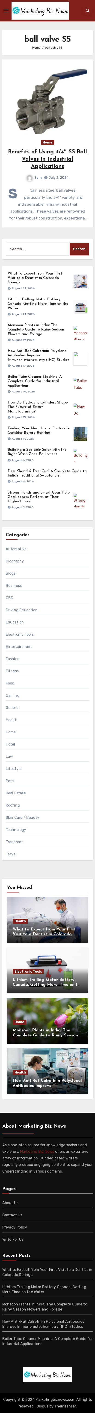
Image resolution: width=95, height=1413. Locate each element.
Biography (15, 561)
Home (47, 142)
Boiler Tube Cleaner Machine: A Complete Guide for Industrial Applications (35, 381)
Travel (11, 854)
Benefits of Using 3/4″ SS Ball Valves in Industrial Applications (47, 159)
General (12, 707)
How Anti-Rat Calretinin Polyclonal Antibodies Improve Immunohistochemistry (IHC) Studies (38, 355)
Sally (38, 178)
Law (9, 756)
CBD (10, 598)
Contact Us (12, 1215)
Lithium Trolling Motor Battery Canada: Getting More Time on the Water (38, 304)
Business (14, 585)
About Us (10, 1203)
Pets (10, 781)
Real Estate (16, 793)
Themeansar (65, 1406)
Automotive (16, 549)
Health (12, 720)
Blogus (42, 1406)
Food (10, 683)
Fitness (12, 671)
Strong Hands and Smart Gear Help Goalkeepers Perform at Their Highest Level (39, 497)
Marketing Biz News (37, 1152)
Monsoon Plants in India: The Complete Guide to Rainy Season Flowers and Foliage (36, 329)
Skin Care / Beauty (22, 817)
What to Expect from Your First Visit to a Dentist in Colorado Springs (35, 278)
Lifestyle (14, 768)
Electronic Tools (20, 634)
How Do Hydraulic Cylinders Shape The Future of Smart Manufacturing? (38, 407)
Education (15, 622)
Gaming (12, 695)
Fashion (13, 659)
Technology (16, 830)
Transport (14, 842)
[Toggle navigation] (6, 10)
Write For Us (13, 1239)
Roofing (13, 805)
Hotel (10, 744)
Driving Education (22, 610)
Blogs (11, 573)
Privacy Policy (14, 1227)
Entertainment (19, 646)
